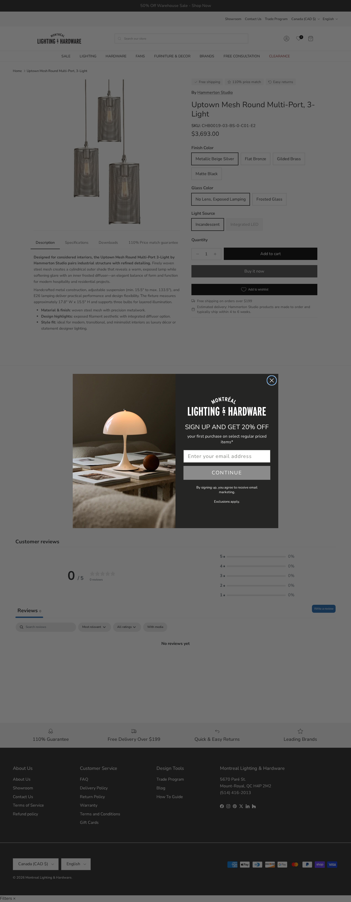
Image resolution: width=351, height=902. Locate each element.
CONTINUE (227, 472)
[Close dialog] (271, 380)
